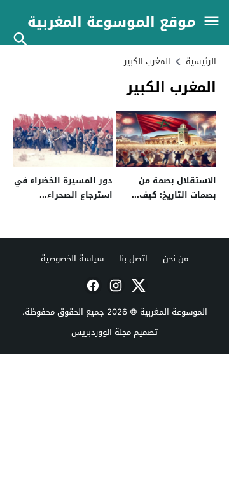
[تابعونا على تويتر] (137, 285)
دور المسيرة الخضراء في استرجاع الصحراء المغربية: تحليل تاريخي (63, 195)
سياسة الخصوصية (72, 258)
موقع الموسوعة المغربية (111, 22)
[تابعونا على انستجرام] (114, 285)
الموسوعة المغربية (173, 312)
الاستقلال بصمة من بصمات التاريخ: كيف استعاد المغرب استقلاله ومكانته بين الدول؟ (167, 202)
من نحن (175, 258)
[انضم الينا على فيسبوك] (91, 285)
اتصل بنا (133, 258)
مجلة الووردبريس (101, 332)
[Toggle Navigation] (211, 21)
